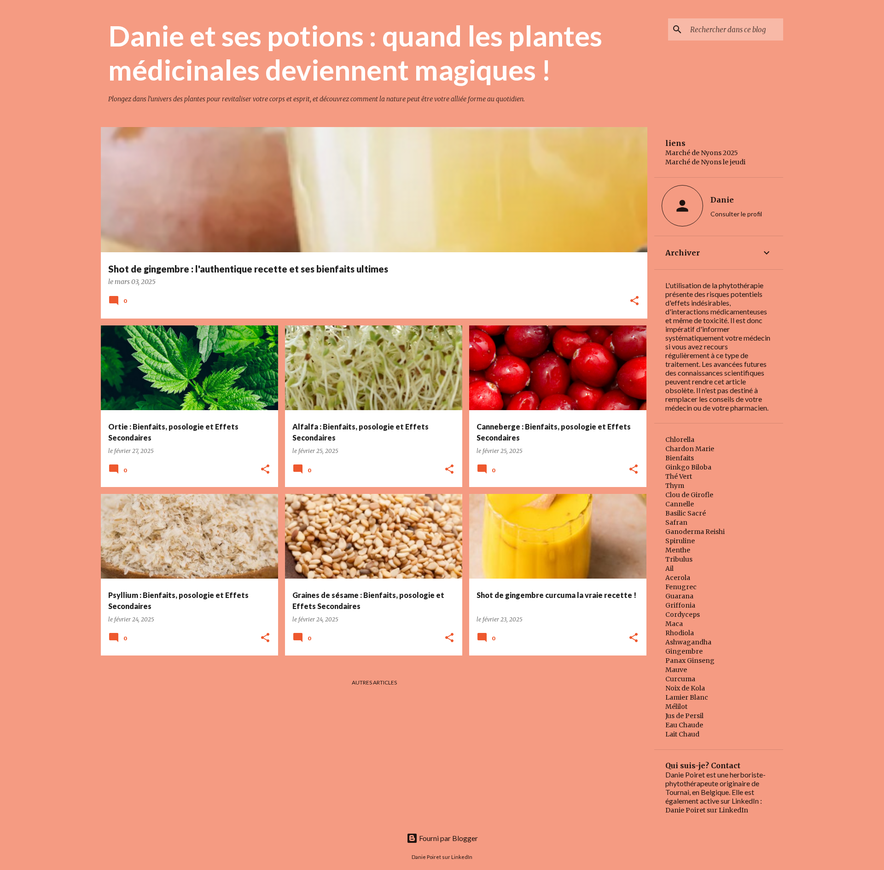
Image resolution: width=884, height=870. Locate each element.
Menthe (677, 550)
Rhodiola (679, 633)
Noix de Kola (685, 688)
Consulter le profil (736, 214)
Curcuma (680, 679)
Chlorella (679, 439)
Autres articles (374, 682)
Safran (676, 522)
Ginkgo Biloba (688, 467)
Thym (674, 485)
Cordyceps (682, 614)
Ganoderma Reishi (695, 532)
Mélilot (676, 706)
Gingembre (684, 651)
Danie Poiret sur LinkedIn (706, 810)
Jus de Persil (684, 716)
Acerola (677, 578)
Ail (669, 568)
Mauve (676, 670)
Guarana (679, 596)
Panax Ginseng (690, 660)
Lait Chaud (682, 734)
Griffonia (680, 605)
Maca (674, 624)
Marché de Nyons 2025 (701, 153)
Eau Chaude (684, 725)
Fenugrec (681, 587)
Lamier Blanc (686, 697)
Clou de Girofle (689, 495)
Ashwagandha (688, 642)
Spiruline (680, 541)
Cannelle (679, 504)
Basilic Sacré (685, 513)
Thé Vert (678, 476)
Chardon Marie (689, 449)
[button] (634, 301)
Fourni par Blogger (448, 838)
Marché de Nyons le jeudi (705, 162)
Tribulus (678, 559)
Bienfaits (679, 458)
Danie (722, 199)
